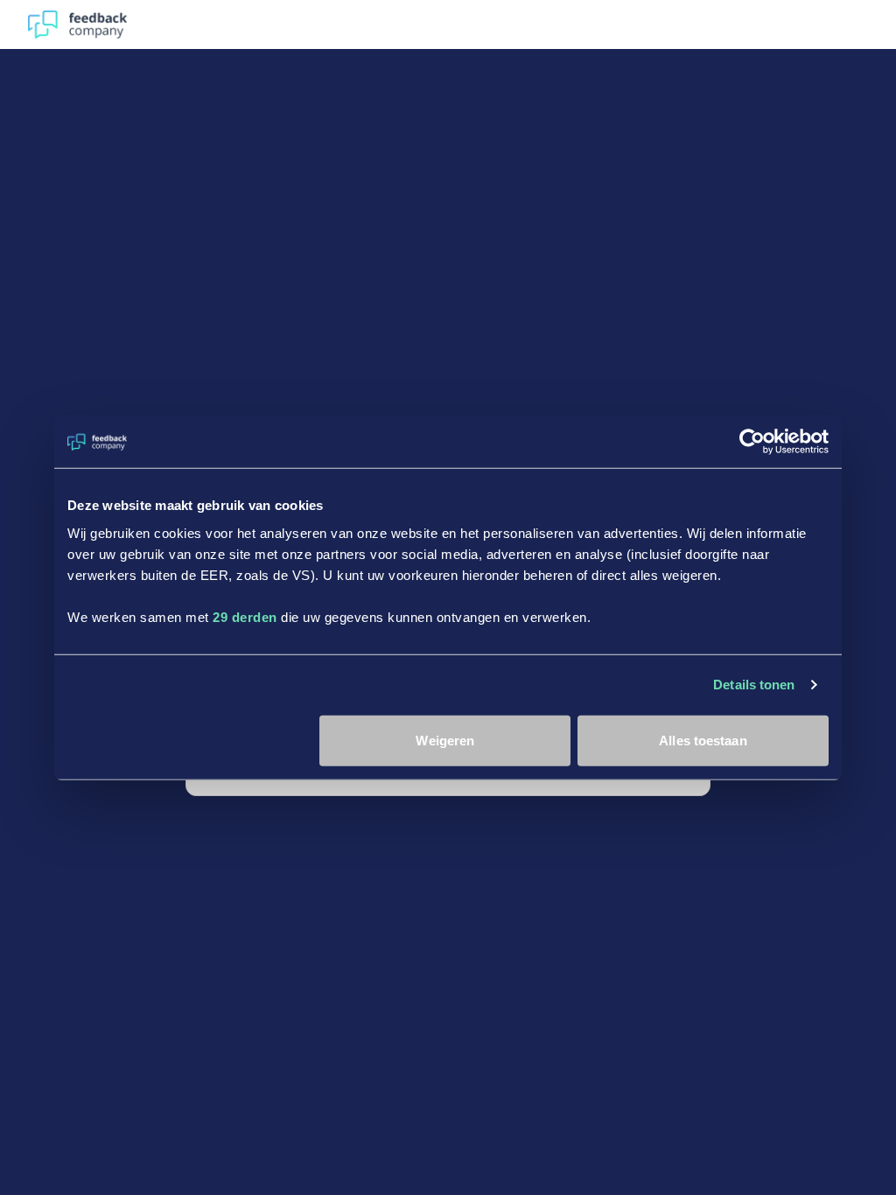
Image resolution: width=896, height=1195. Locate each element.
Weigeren (445, 739)
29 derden (245, 616)
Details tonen (753, 684)
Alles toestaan (702, 739)
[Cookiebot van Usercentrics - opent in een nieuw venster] (752, 442)
